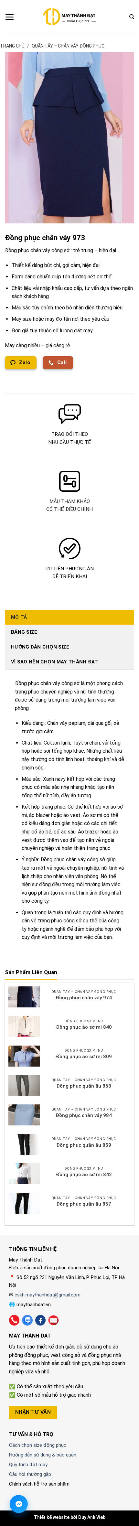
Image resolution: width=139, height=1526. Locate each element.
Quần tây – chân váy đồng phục (68, 45)
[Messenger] (19, 1504)
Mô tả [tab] (19, 617)
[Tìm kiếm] (131, 17)
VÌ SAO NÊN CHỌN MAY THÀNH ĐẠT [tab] (54, 662)
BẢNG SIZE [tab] (24, 632)
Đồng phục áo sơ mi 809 (84, 1056)
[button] (10, 17)
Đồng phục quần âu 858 (83, 1086)
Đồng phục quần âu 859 (83, 1145)
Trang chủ (12, 45)
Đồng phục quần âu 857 (83, 1204)
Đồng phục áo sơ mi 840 (84, 1027)
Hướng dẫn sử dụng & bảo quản (42, 1455)
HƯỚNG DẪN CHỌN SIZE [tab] (40, 647)
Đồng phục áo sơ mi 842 (84, 1174)
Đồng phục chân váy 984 (84, 1115)
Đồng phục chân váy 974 (84, 998)
